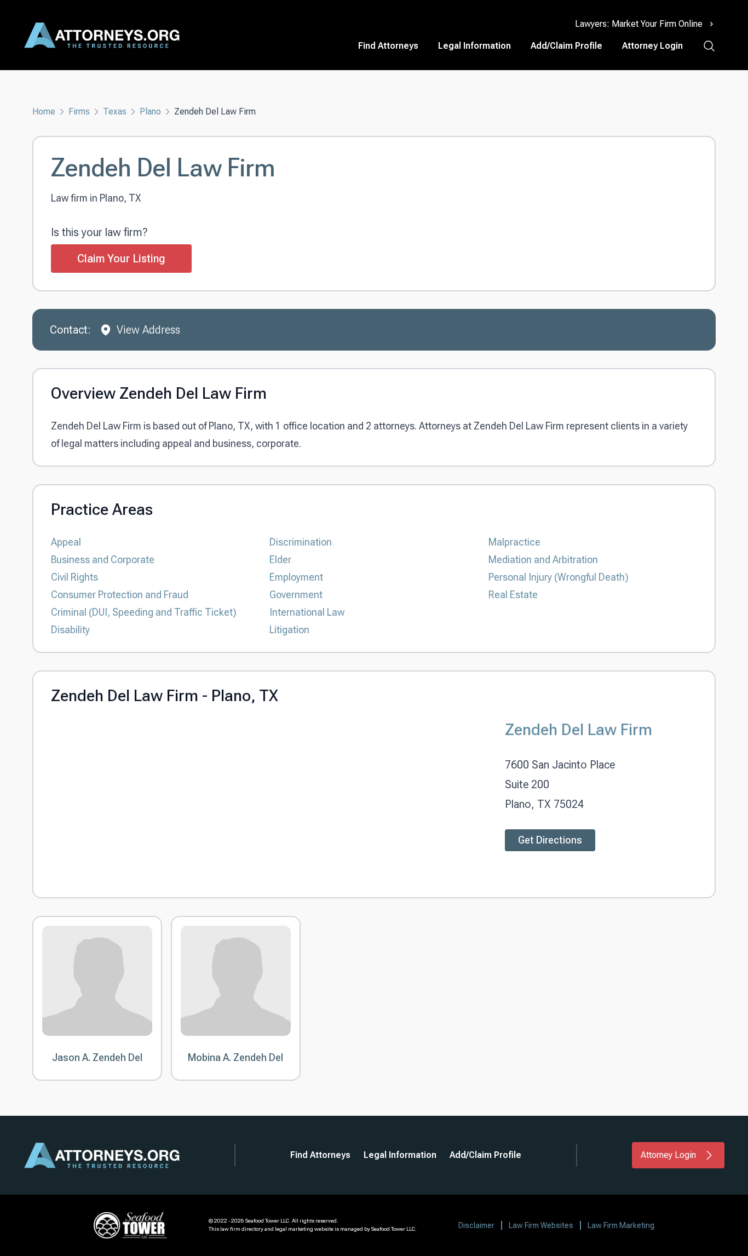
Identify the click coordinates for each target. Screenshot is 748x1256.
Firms (79, 111)
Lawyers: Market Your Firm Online (639, 24)
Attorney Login (652, 46)
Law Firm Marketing (621, 1225)
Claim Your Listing (121, 258)
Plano (150, 111)
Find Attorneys (388, 46)
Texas (114, 111)
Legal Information (474, 46)
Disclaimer (476, 1225)
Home (43, 111)
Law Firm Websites (541, 1225)
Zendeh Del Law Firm (578, 729)
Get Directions (550, 840)
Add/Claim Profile (566, 46)
